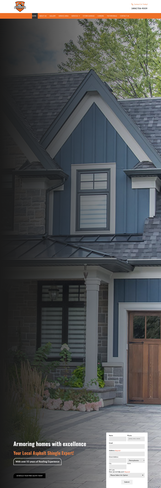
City (110, 463)
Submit (127, 482)
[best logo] (46, 6)
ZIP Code (112, 469)
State (129, 463)
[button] (79, 16)
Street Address (113, 456)
